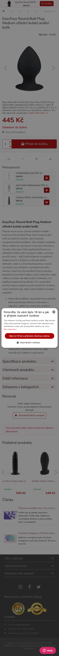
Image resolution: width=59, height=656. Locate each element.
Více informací (10, 329)
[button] (29, 342)
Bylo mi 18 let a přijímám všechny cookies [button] (29, 336)
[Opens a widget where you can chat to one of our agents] (47, 650)
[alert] (29, 328)
